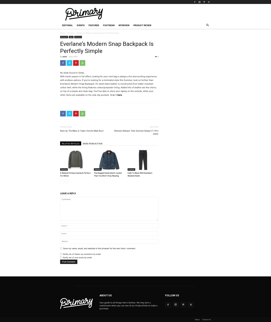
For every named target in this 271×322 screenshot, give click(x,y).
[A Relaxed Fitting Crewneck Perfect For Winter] (75, 160)
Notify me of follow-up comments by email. (82, 254)
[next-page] (66, 181)
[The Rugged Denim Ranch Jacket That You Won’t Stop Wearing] (109, 160)
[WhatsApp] (82, 63)
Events (81, 25)
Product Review (142, 25)
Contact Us (206, 319)
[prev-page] (62, 181)
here (119, 95)
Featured (93, 25)
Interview (124, 25)
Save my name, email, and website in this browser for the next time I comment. (99, 248)
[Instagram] (199, 2)
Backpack (64, 37)
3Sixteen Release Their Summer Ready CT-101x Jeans (136, 132)
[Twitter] (209, 2)
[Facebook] (195, 2)
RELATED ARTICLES (70, 144)
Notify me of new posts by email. (77, 257)
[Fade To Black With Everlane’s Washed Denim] (143, 160)
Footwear (109, 25)
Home (62, 33)
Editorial (67, 25)
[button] (207, 25)
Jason (65, 56)
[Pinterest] (204, 2)
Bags (71, 37)
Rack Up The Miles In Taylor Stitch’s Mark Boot (82, 131)
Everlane (71, 33)
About (197, 319)
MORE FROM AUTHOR (92, 144)
